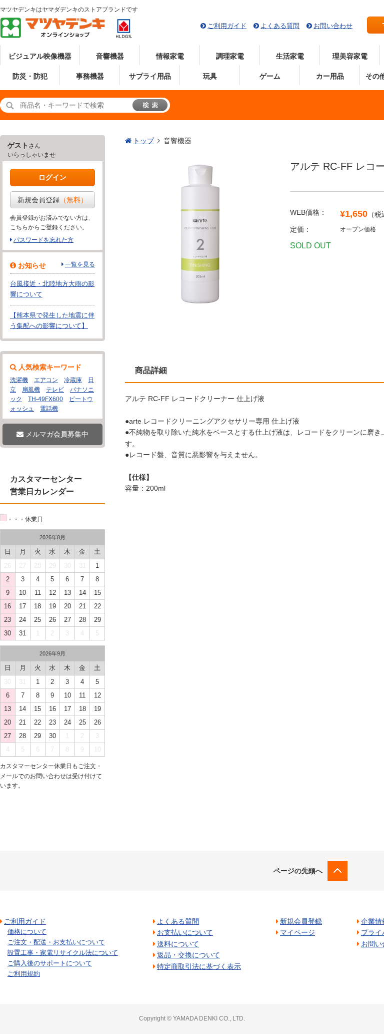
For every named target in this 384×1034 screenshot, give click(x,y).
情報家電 (170, 56)
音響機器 (110, 56)
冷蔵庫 (73, 380)
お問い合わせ (333, 26)
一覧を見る (80, 264)
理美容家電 (350, 56)
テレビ (55, 389)
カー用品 (330, 76)
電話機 (49, 408)
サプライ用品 (150, 76)
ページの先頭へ (298, 871)
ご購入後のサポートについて (50, 963)
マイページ (297, 932)
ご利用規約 (24, 973)
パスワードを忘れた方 (44, 239)
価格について (27, 931)
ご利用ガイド (227, 26)
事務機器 (90, 76)
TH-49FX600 (45, 399)
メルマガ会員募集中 (56, 434)
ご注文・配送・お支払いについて (56, 942)
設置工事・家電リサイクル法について (63, 952)
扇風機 (31, 389)
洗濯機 (19, 380)
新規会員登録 (53, 200)
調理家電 (230, 56)
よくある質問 (280, 26)
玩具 (210, 76)
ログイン (52, 177)
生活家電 (290, 56)
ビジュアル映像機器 (40, 56)
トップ (143, 141)
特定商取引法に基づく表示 (199, 966)
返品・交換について (188, 955)
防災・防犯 (30, 76)
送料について (178, 944)
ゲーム (270, 76)
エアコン (46, 380)
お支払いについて (185, 932)
